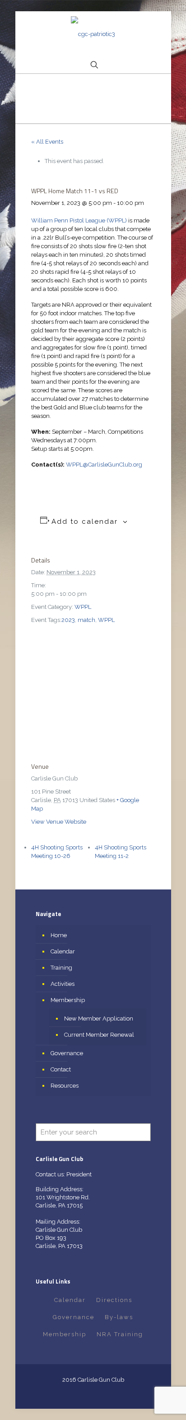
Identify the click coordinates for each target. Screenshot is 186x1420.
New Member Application (98, 1018)
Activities (62, 983)
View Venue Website (58, 821)
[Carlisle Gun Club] (93, 34)
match (86, 620)
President (79, 1174)
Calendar (63, 951)
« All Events (47, 141)
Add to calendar (84, 521)
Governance (67, 1053)
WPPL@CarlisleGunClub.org (104, 464)
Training (61, 967)
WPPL (82, 606)
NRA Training (120, 1334)
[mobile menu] (159, 29)
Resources (65, 1085)
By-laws (119, 1317)
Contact (61, 1069)
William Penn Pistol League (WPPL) (79, 220)
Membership (68, 1000)
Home (59, 935)
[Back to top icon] (167, 1401)
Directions (114, 1300)
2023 (68, 620)
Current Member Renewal (99, 1034)
